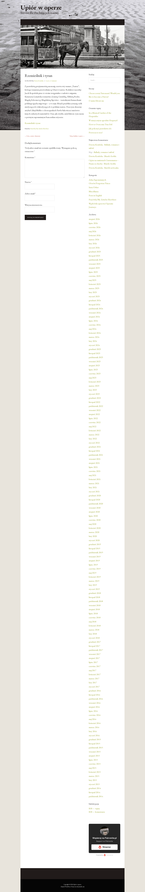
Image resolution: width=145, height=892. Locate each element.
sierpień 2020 (94, 511)
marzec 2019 (94, 581)
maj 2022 (92, 426)
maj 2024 (92, 329)
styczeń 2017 (94, 686)
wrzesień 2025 (95, 263)
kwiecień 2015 (95, 772)
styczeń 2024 (94, 345)
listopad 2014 (94, 792)
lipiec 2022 (93, 418)
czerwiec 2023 (95, 373)
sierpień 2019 (94, 560)
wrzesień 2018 (95, 605)
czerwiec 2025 (95, 276)
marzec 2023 (94, 385)
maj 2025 (92, 280)
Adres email (30, 193)
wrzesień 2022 (95, 410)
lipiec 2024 (93, 320)
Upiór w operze (41, 7)
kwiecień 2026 (95, 235)
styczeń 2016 (94, 735)
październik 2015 (96, 747)
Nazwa (28, 182)
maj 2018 (92, 621)
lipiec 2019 (93, 564)
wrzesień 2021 (95, 459)
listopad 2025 (94, 255)
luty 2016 (93, 731)
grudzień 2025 (95, 251)
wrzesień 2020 (95, 507)
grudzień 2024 (95, 300)
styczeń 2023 (94, 394)
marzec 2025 (94, 288)
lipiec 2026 (93, 223)
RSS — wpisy (94, 808)
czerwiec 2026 (95, 227)
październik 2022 (96, 406)
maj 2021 (92, 475)
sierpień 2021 (94, 463)
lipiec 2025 (93, 272)
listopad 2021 (94, 450)
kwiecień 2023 (95, 381)
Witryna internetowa (33, 205)
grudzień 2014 (95, 788)
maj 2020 (92, 524)
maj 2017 (92, 670)
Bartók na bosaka (111, 167)
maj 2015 (92, 768)
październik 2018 (96, 601)
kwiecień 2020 (95, 528)
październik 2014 (96, 796)
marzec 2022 (94, 434)
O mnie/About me (96, 100)
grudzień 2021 (95, 446)
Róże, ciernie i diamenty (32, 136)
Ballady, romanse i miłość (104, 152)
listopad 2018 (94, 597)
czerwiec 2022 (95, 422)
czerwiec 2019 (95, 568)
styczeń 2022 (94, 442)
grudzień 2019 (95, 544)
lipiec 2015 (93, 759)
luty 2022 (93, 438)
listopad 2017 (94, 646)
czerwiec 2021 (95, 471)
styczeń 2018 (94, 637)
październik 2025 (96, 259)
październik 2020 (96, 503)
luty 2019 (93, 585)
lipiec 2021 (93, 467)
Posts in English (95, 195)
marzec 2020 (94, 532)
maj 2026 (92, 231)
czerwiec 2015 (95, 763)
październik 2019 (96, 552)
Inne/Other (94, 187)
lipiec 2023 (93, 369)
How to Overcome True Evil (100, 124)
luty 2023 (93, 389)
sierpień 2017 (94, 658)
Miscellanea (93, 191)
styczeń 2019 (94, 589)
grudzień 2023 (95, 349)
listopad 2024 (94, 304)
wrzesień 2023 (95, 361)
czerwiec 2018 (95, 617)
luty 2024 (93, 341)
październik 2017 (96, 650)
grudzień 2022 (95, 398)
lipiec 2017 (93, 662)
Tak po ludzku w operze (77, 136)
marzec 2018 (94, 629)
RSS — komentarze (97, 811)
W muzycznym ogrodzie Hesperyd (103, 120)
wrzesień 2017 (95, 654)
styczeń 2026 (94, 247)
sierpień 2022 (94, 414)
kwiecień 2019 (95, 576)
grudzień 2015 (95, 739)
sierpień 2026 (94, 219)
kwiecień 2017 (95, 674)
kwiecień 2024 (95, 333)
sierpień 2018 (94, 609)
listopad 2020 (94, 499)
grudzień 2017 (95, 641)
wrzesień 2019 (95, 556)
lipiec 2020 (93, 516)
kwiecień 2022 (95, 430)
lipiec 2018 (93, 613)
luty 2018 (93, 633)
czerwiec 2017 (95, 666)
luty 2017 (93, 682)
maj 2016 (92, 719)
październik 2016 (96, 698)
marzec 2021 (94, 483)
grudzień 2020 (95, 495)
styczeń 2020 (94, 540)
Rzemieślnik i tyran (32, 123)
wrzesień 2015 (95, 751)
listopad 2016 (94, 694)
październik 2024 (96, 308)
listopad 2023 (94, 353)
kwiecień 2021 (95, 479)
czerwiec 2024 (95, 324)
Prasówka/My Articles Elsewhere (39, 129)
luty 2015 (93, 780)
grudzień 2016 (95, 690)
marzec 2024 (94, 337)
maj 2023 (92, 377)
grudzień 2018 (95, 593)
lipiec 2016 (93, 711)
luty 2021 (93, 487)
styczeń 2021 (94, 491)
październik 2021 (96, 454)
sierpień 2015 (94, 755)
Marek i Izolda (110, 156)
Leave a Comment (51, 81)
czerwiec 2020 (95, 520)
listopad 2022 (94, 402)
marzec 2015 (94, 776)
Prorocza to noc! (96, 132)
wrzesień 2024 (95, 312)
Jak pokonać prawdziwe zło (100, 128)
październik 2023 (96, 357)
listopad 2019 (94, 548)
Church (63, 887)
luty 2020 (93, 536)
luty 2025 (93, 292)
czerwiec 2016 (95, 715)
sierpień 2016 (94, 707)
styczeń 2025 (94, 296)
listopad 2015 (94, 743)
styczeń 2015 (94, 784)
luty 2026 (93, 243)
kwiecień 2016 (95, 723)
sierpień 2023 (94, 365)
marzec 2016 (94, 727)
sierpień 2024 (94, 316)
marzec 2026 (94, 239)
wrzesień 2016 (95, 703)
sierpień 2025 (94, 268)
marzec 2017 (94, 678)
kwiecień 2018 (95, 625)
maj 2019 (92, 572)
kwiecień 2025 (95, 284)
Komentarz (30, 157)
